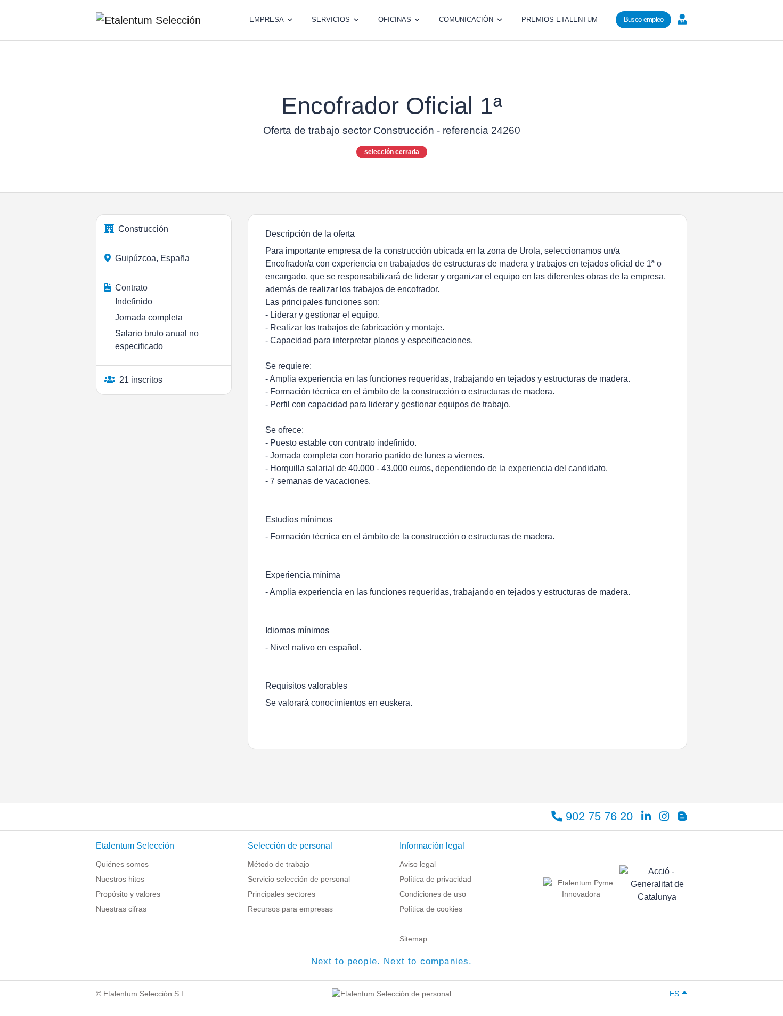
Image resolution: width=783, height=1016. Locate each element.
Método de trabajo (278, 864)
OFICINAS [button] (394, 19)
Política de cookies (430, 909)
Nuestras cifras (121, 909)
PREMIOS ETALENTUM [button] (559, 19)
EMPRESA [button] (266, 19)
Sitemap (413, 938)
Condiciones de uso (432, 894)
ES (674, 993)
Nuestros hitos (120, 879)
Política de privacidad (435, 879)
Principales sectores (281, 894)
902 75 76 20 (597, 816)
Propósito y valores (128, 894)
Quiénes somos (122, 864)
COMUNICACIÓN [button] (466, 19)
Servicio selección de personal (299, 879)
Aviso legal (417, 864)
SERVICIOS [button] (331, 19)
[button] (681, 19)
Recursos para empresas (290, 909)
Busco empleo (644, 19)
